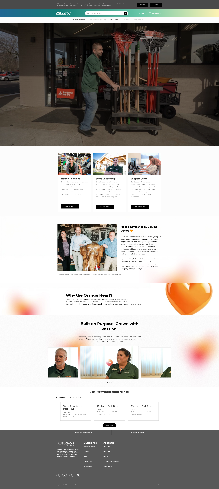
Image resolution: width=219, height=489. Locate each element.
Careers (86, 451)
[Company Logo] (63, 13)
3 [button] (111, 382)
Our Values (107, 447)
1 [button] (107, 382)
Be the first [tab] (76, 397)
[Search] (125, 13)
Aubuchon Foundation (111, 461)
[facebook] (58, 475)
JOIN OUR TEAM (138, 20)
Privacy (160, 484)
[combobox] (106, 13)
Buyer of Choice (89, 447)
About (86, 456)
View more (109, 425)
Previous (56, 362)
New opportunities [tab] (63, 397)
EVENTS (126, 20)
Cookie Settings (103, 5)
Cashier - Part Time (107, 406)
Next (163, 362)
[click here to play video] (109, 362)
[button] (142, 13)
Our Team (107, 456)
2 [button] (109, 382)
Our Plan (107, 451)
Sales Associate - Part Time (72, 407)
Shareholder (88, 466)
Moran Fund (108, 466)
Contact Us (88, 461)
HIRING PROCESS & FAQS (98, 20)
